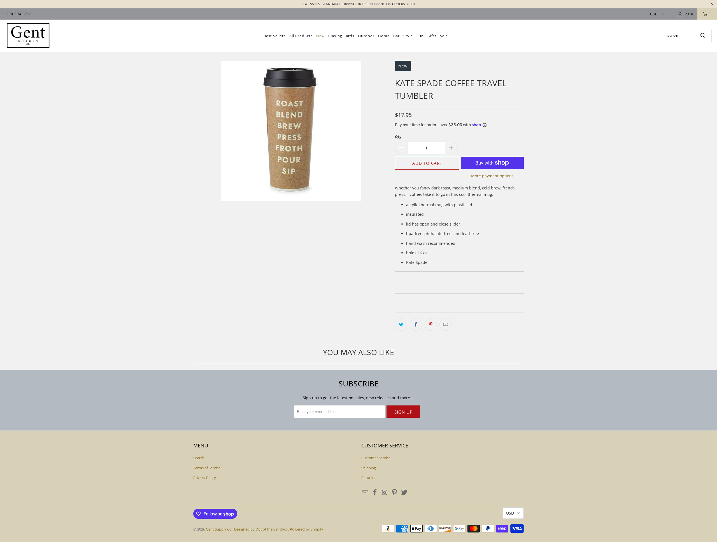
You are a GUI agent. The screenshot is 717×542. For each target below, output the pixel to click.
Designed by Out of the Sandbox (261, 529)
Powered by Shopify (306, 529)
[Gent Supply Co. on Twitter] (404, 492)
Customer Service (375, 457)
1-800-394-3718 (17, 13)
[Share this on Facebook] (416, 324)
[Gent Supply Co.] (28, 36)
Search (198, 457)
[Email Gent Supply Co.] (365, 492)
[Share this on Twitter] (401, 324)
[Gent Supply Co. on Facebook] (375, 492)
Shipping (368, 467)
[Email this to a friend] (445, 324)
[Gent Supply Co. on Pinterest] (394, 492)
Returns (367, 477)
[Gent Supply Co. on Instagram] (385, 492)
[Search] (703, 36)
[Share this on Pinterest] (431, 324)
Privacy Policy (204, 477)
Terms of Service (206, 467)
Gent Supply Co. (219, 529)
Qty (398, 136)
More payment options (492, 176)
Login (688, 13)
